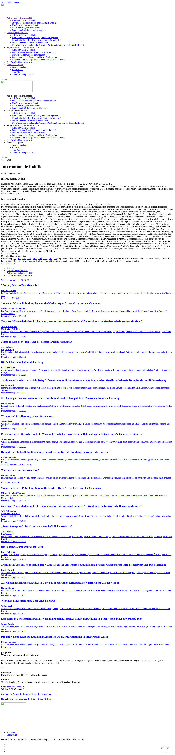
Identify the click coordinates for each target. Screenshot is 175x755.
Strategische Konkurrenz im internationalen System (34, 23)
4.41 (24, 258)
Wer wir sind (17, 69)
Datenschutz (12, 735)
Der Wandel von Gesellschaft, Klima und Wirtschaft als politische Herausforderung (48, 45)
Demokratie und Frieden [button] (17, 110)
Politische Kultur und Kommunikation (28, 55)
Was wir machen (19, 67)
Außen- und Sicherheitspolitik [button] (19, 96)
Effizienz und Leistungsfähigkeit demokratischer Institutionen (38, 60)
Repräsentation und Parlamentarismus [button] (23, 125)
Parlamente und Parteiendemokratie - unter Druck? (34, 52)
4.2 (55, 258)
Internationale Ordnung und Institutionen (29, 30)
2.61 (29, 258)
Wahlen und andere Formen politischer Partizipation (34, 57)
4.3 (19, 258)
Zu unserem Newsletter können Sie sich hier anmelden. (26, 694)
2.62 (35, 258)
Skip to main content (10, 2)
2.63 (40, 258)
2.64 (45, 258)
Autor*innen (17, 72)
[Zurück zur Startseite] (14, 11)
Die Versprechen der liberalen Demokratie (30, 42)
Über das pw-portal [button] (15, 142)
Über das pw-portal (15, 64)
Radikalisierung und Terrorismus (26, 28)
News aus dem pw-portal (23, 74)
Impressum (11, 732)
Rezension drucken (131, 261)
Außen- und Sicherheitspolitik (19, 18)
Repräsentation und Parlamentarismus (23, 47)
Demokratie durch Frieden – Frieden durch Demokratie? (36, 40)
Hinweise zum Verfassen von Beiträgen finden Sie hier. (26, 699)
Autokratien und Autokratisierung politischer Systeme (35, 37)
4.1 (15, 258)
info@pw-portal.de (16, 687)
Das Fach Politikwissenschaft (19, 62)
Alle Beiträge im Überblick (23, 20)
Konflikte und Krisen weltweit (25, 25)
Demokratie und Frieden (17, 32)
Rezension (11, 268)
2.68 (50, 258)
